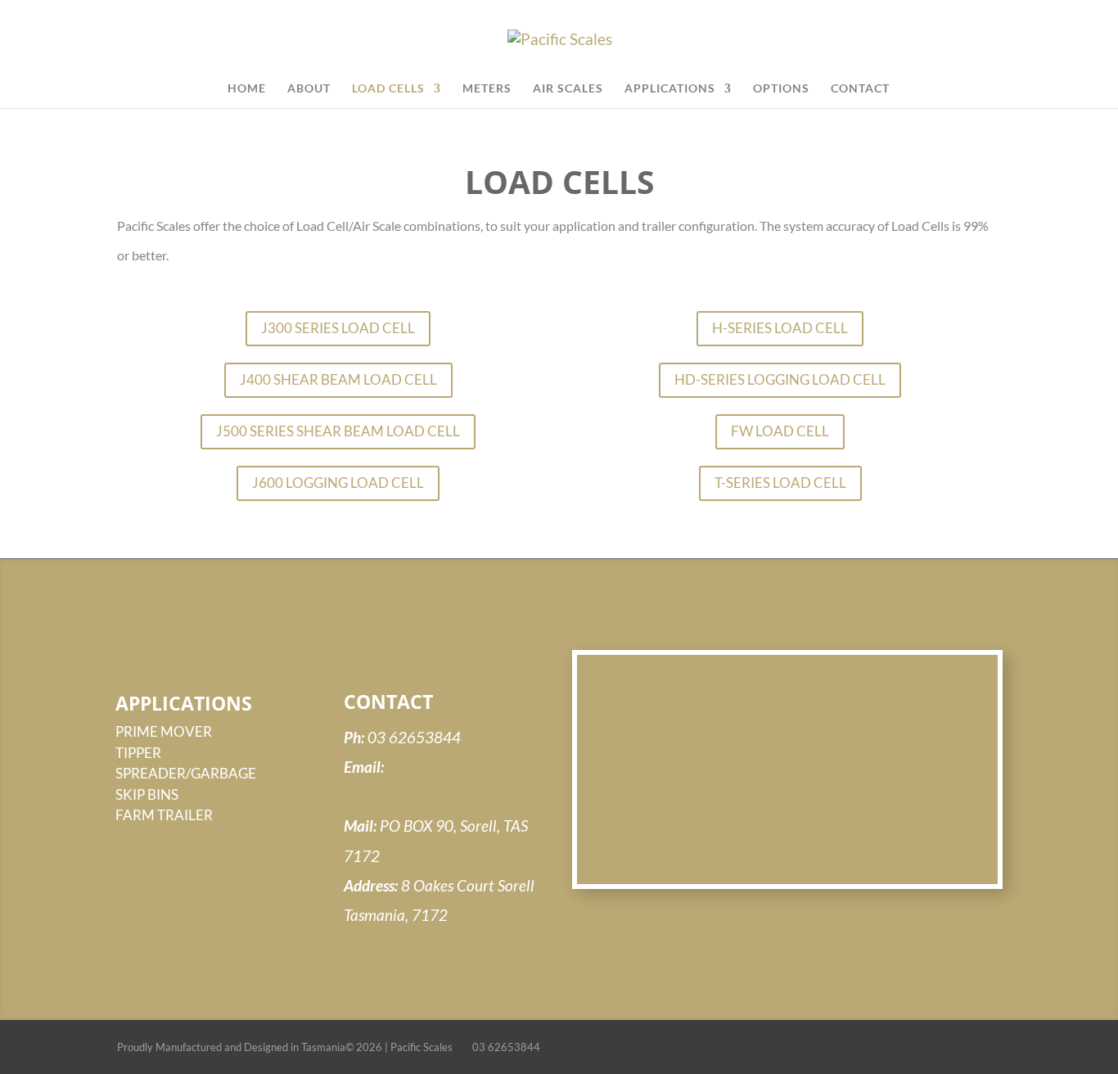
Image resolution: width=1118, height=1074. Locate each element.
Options (781, 89)
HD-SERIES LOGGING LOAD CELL (780, 379)
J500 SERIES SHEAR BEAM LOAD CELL (338, 431)
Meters (487, 89)
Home (247, 89)
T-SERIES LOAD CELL (780, 482)
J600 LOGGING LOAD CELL (338, 482)
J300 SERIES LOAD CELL (338, 327)
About (309, 89)
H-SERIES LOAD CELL (780, 327)
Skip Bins (146, 794)
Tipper (138, 752)
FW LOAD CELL (780, 431)
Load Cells (388, 89)
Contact (860, 89)
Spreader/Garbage (185, 773)
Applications (669, 89)
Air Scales (568, 89)
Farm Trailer (164, 815)
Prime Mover (163, 731)
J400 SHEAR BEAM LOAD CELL (338, 379)
